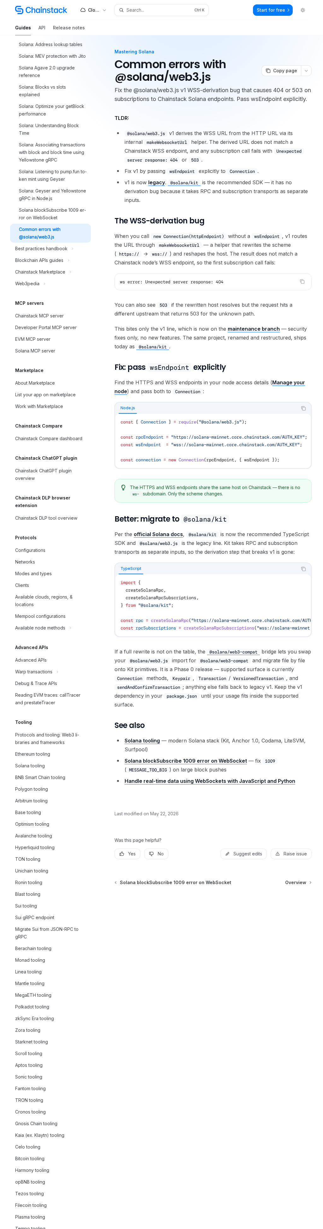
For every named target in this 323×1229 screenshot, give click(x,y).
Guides (23, 27)
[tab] (128, 408)
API (41, 27)
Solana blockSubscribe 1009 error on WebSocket (186, 761)
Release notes (69, 27)
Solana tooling (142, 740)
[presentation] (55, 632)
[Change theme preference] (303, 10)
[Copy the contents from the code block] (302, 281)
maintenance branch (254, 329)
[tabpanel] (213, 441)
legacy (156, 182)
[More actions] (306, 70)
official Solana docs (158, 534)
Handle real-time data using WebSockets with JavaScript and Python (210, 781)
